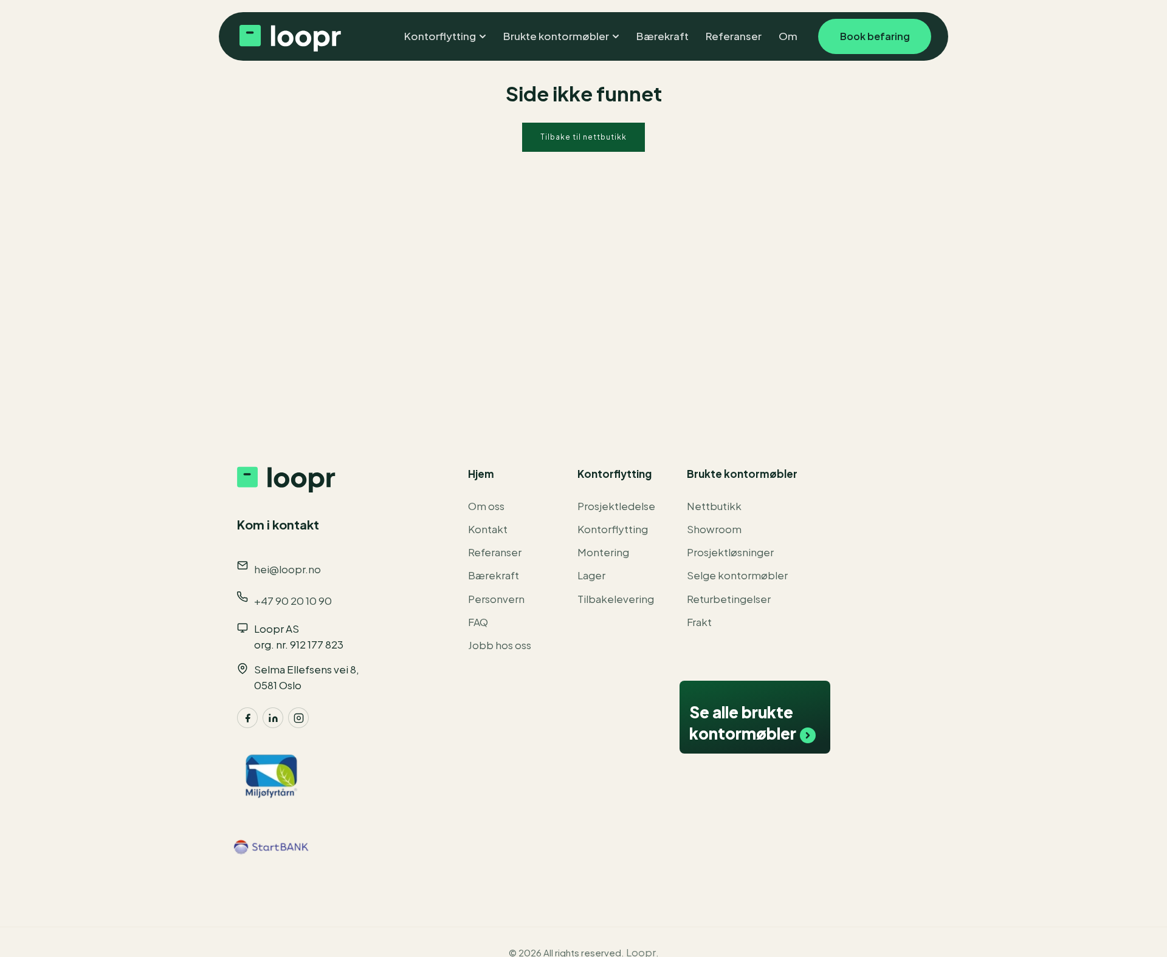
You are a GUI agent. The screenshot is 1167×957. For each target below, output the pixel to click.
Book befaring (875, 36)
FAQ (478, 621)
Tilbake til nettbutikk (583, 136)
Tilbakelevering (615, 598)
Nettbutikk (714, 506)
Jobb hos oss (499, 645)
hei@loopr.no (287, 569)
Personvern (496, 598)
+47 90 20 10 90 (293, 600)
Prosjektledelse (616, 506)
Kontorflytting (612, 529)
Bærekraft (493, 575)
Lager (591, 575)
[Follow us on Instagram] (298, 717)
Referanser (495, 552)
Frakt (699, 621)
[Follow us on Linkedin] (273, 717)
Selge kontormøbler (737, 575)
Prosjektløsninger (730, 552)
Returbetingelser (729, 598)
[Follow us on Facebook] (247, 717)
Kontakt (488, 529)
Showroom (714, 529)
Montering (603, 552)
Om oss (486, 506)
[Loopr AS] (289, 36)
